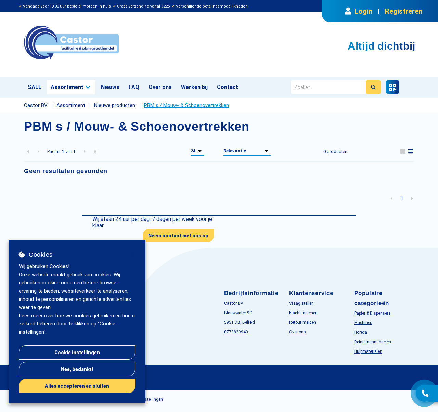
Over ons (160, 87)
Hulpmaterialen (368, 351)
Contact (227, 87)
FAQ (134, 87)
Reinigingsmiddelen (372, 342)
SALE (34, 87)
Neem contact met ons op (178, 235)
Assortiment (67, 87)
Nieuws (110, 87)
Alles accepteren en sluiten (77, 386)
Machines (363, 322)
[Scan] (392, 87)
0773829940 (236, 332)
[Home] (119, 42)
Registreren (404, 11)
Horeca (360, 332)
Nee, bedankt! (77, 369)
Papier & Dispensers (372, 313)
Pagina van (61, 151)
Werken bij (194, 87)
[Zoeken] (373, 87)
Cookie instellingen (77, 352)
